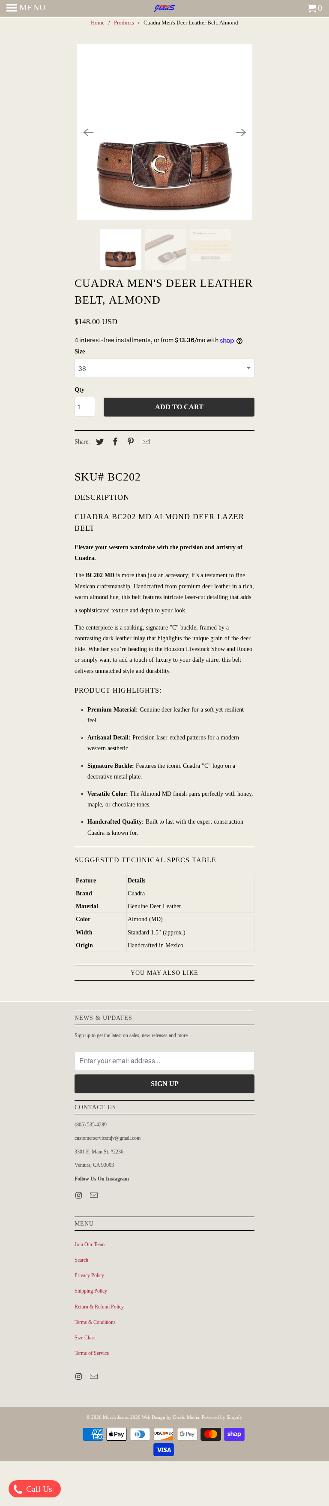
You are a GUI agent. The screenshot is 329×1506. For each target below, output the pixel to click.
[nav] (26, 8)
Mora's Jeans (115, 1417)
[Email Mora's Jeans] (94, 1195)
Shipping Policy (91, 1291)
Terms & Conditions (95, 1322)
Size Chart (85, 1338)
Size (80, 351)
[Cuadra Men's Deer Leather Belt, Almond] (164, 132)
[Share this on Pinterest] (129, 442)
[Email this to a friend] (144, 442)
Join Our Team (90, 1244)
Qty (79, 389)
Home (98, 22)
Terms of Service (92, 1353)
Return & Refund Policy (99, 1307)
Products (124, 22)
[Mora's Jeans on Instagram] (79, 1195)
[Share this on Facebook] (114, 442)
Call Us (38, 1489)
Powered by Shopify (222, 1417)
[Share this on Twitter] (98, 442)
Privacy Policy (89, 1275)
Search (81, 1260)
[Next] (240, 132)
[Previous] (88, 132)
